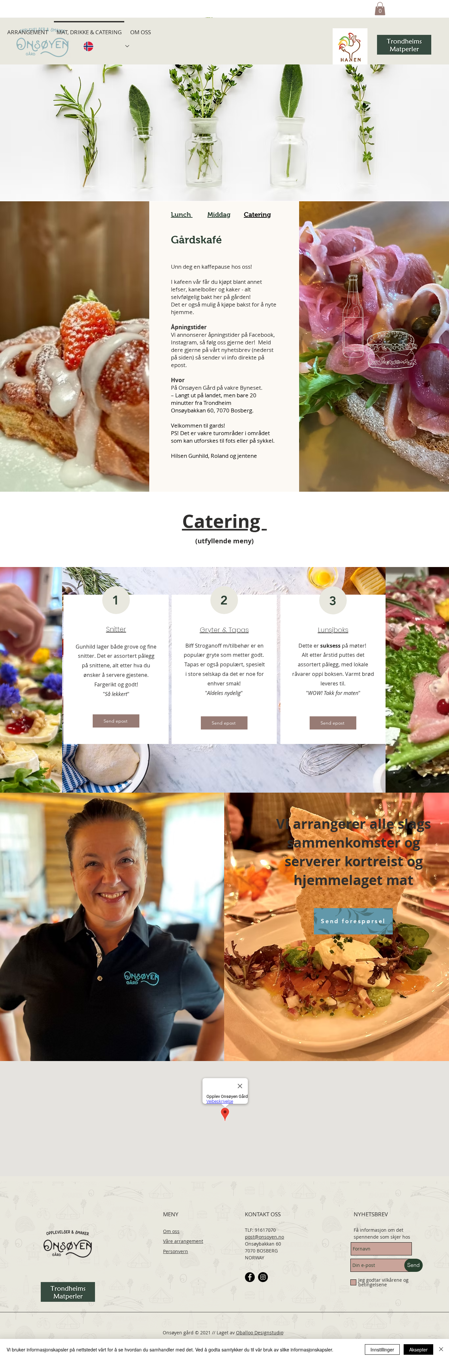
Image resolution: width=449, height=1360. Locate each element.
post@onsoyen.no (264, 1237)
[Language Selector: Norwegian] (106, 46)
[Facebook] (250, 1277)
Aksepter (418, 1349)
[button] (380, 8)
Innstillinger (382, 1349)
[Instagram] (263, 1277)
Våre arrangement (183, 1241)
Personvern (175, 1251)
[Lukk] (441, 1349)
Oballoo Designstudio (259, 1332)
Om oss (171, 1231)
